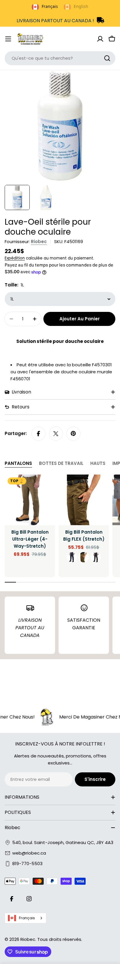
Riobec (39, 241)
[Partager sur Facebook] (38, 434)
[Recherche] (107, 58)
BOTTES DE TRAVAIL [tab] (61, 463)
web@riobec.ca (29, 853)
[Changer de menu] (8, 38)
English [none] (81, 6)
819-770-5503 (27, 863)
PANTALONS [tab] (18, 463)
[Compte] (100, 38)
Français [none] (50, 6)
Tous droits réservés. (59, 939)
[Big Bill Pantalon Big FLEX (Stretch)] (84, 500)
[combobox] (60, 58)
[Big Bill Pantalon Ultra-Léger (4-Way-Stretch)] (30, 500)
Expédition (15, 258)
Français (27, 917)
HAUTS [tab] (97, 463)
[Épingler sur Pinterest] (73, 434)
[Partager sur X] (56, 434)
